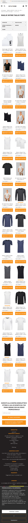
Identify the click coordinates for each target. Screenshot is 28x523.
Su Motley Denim (14, 440)
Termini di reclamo (14, 466)
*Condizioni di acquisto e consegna (14, 463)
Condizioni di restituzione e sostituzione (14, 465)
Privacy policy (14, 468)
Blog (14, 442)
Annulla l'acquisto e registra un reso (14, 436)
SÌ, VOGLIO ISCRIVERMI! (14, 417)
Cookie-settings (14, 469)
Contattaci (14, 438)
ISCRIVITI (14, 432)
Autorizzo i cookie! (14, 511)
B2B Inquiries (14, 443)
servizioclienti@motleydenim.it (19, 1)
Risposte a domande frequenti (14, 437)
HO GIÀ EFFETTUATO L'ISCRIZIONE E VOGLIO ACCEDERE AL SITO (14, 422)
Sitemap (14, 447)
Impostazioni (14, 520)
